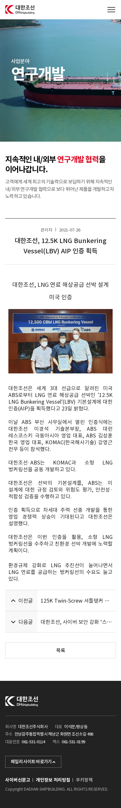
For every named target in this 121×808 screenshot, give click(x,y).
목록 (60, 650)
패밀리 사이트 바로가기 (31, 762)
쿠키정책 (84, 780)
